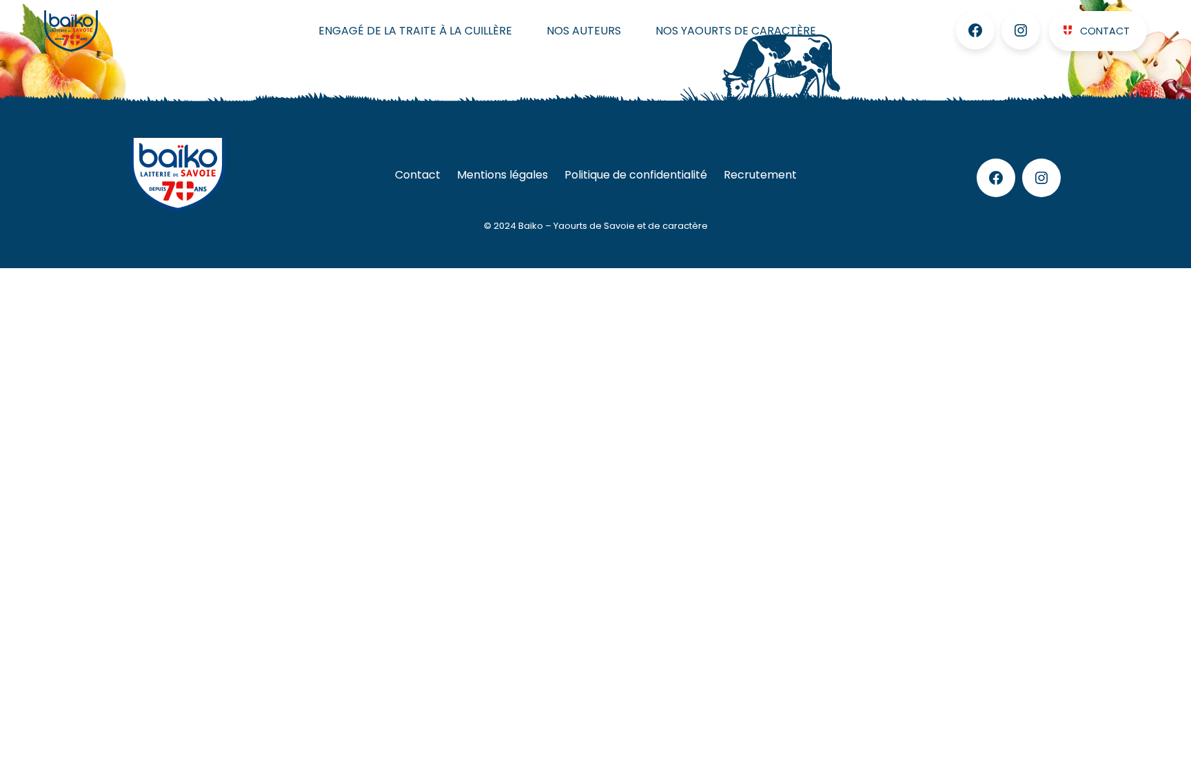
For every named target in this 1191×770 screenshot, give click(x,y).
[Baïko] (101, 31)
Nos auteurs (584, 31)
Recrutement (760, 175)
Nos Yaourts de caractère (735, 31)
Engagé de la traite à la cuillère (415, 31)
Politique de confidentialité (635, 175)
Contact (1105, 31)
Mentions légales (502, 175)
